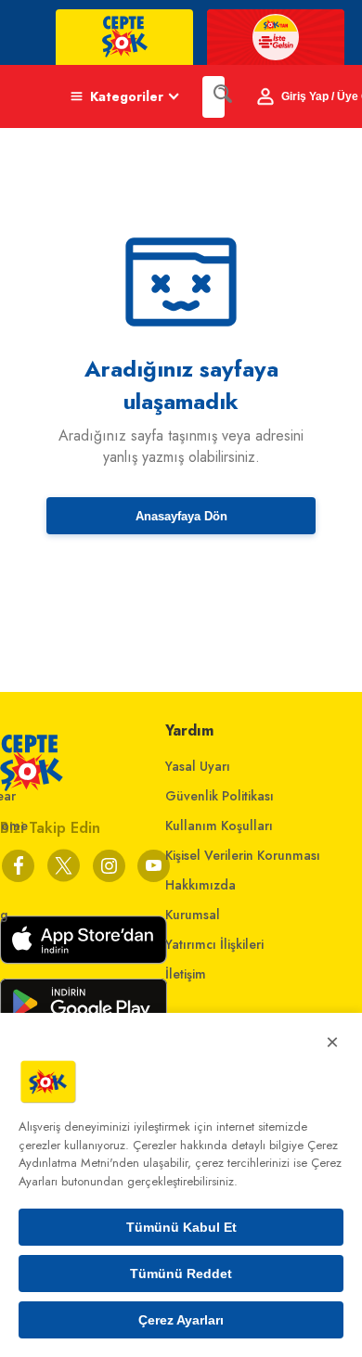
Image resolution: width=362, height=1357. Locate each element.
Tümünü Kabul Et (181, 1227)
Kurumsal (192, 914)
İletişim (185, 974)
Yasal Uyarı (197, 766)
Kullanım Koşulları (219, 825)
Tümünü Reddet (181, 1273)
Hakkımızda (200, 885)
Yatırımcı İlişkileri (214, 944)
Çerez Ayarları (181, 1319)
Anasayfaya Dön (181, 516)
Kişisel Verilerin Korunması (242, 855)
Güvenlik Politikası (219, 796)
